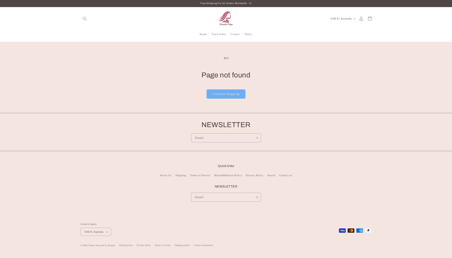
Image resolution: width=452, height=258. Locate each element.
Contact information (203, 245)
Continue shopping (226, 94)
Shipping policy (182, 245)
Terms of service (163, 245)
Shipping (180, 175)
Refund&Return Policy (228, 175)
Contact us (285, 175)
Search (271, 175)
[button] (84, 18)
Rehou (92, 245)
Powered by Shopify (105, 245)
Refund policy (126, 245)
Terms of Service (200, 175)
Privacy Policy (254, 175)
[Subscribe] (256, 138)
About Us (165, 175)
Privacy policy (144, 245)
